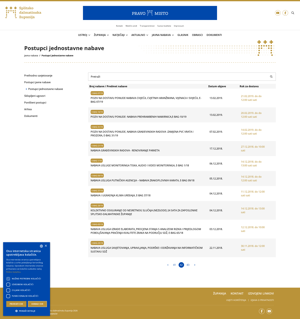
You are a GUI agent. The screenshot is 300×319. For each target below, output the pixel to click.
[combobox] (41, 246)
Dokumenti (214, 35)
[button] (26, 311)
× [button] (46, 246)
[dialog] (26, 279)
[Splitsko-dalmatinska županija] (23, 13)
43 (188, 265)
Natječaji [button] (118, 35)
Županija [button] (100, 35)
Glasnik (183, 35)
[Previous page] (168, 265)
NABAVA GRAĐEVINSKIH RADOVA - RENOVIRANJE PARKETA (125, 150)
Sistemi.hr (53, 313)
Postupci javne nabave (37, 82)
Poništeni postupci (35, 102)
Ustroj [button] (82, 35)
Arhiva (28, 109)
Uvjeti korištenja (236, 300)
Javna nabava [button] (161, 35)
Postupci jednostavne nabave (45, 89)
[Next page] (195, 265)
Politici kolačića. (13, 272)
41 (174, 265)
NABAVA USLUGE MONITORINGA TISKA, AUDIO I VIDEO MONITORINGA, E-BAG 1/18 (140, 165)
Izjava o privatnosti (262, 300)
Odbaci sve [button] (37, 304)
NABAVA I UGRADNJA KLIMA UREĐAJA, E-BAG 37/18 (120, 195)
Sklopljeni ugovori (34, 96)
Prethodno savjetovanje (38, 75)
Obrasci (197, 35)
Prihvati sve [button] (16, 304)
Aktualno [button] (138, 35)
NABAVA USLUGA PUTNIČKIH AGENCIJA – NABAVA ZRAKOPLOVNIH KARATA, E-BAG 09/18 (142, 180)
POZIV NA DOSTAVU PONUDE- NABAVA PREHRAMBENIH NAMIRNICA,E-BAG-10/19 (138, 116)
